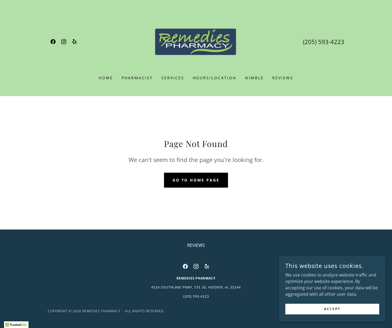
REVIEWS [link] (282, 77)
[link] (53, 41)
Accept (332, 309)
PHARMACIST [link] (137, 77)
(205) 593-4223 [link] (323, 42)
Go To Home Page (196, 180)
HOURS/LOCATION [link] (215, 77)
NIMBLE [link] (254, 77)
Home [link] (106, 77)
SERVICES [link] (172, 77)
